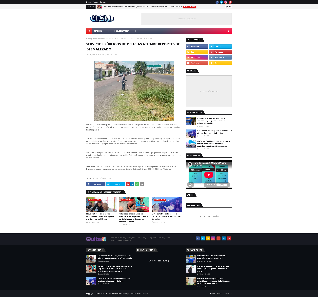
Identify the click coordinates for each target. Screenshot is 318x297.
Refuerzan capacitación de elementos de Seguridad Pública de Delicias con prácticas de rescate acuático (142, 5)
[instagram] (225, 2)
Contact (102, 2)
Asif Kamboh (143, 294)
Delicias (95, 178)
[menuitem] (89, 31)
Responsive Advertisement (186, 19)
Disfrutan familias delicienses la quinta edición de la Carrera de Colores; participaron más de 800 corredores (213, 143)
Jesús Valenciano (97, 39)
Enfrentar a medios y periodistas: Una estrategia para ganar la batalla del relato (213, 268)
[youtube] (197, 63)
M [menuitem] (108, 31)
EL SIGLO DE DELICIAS (106, 294)
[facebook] (217, 2)
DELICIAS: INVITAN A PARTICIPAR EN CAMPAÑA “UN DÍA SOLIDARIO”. (211, 257)
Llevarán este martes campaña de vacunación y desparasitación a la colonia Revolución (211, 120)
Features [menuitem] (98, 31)
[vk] (220, 57)
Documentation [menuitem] (121, 31)
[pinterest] (230, 2)
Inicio (88, 39)
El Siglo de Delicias (94, 55)
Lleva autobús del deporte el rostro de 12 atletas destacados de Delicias (166, 216)
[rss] (197, 52)
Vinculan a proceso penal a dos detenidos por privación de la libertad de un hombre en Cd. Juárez (214, 280)
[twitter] (221, 2)
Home (88, 2)
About (95, 2)
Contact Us (228, 294)
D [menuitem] (135, 31)
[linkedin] (224, 238)
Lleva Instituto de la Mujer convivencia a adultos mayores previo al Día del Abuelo (100, 216)
